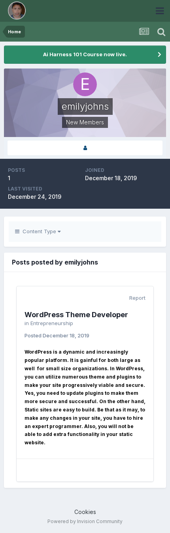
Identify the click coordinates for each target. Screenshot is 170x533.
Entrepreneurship (51, 323)
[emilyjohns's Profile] (85, 148)
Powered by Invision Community (85, 521)
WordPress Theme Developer (76, 314)
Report (137, 298)
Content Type (38, 231)
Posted (57, 335)
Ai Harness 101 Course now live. (85, 54)
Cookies (85, 511)
